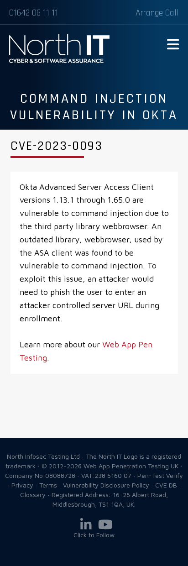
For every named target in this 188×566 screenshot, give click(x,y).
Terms (48, 485)
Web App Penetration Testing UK (59, 61)
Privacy (22, 485)
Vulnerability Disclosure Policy (106, 485)
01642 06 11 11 (33, 13)
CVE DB (166, 485)
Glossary (33, 494)
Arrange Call (157, 13)
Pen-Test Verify (160, 475)
